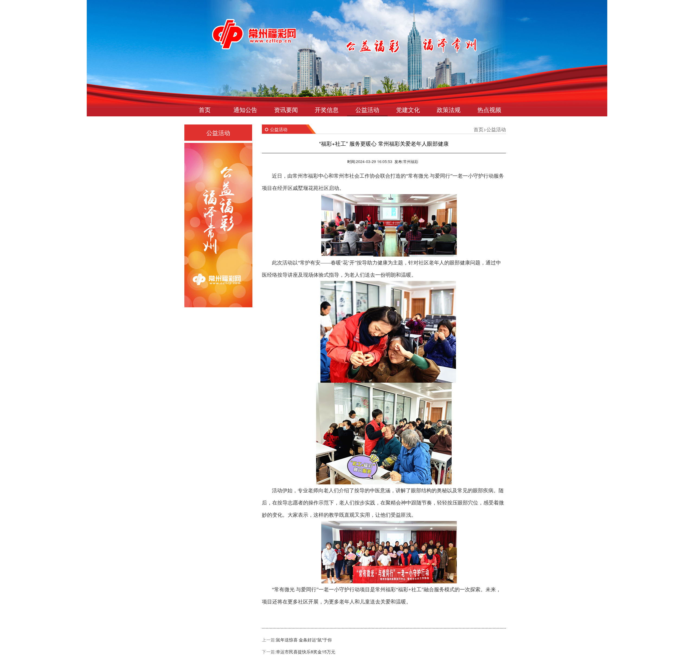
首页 (205, 109)
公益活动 (367, 109)
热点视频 (489, 109)
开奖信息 (327, 109)
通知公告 (245, 109)
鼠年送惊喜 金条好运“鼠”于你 (304, 640)
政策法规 (449, 109)
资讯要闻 (286, 109)
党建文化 (408, 109)
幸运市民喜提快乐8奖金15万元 (305, 651)
